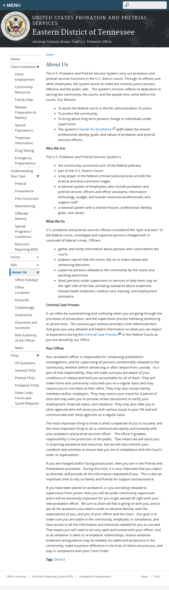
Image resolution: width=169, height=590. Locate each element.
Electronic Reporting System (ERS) (52, 576)
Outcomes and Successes (26, 325)
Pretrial (20, 183)
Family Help (24, 99)
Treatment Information (24, 140)
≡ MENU (11, 5)
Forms (15, 257)
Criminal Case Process (100, 334)
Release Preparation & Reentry (25, 112)
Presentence (24, 191)
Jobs (14, 264)
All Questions (25, 363)
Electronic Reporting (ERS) (26, 246)
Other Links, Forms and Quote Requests (27, 397)
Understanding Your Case (22, 173)
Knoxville (22, 300)
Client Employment (24, 77)
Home (49, 54)
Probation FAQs (27, 385)
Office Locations (22, 290)
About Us (19, 272)
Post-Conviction (27, 198)
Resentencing (25, 206)
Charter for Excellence (94, 129)
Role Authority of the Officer (26, 337)
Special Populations (24, 127)
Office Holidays (26, 280)
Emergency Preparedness (25, 160)
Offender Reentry (22, 216)
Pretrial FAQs (25, 378)
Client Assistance (23, 66)
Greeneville (23, 315)
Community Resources (24, 89)
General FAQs (25, 370)
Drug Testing (24, 150)
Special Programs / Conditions (23, 231)
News (19, 348)
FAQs (15, 355)
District (59, 559)
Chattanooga (24, 307)
